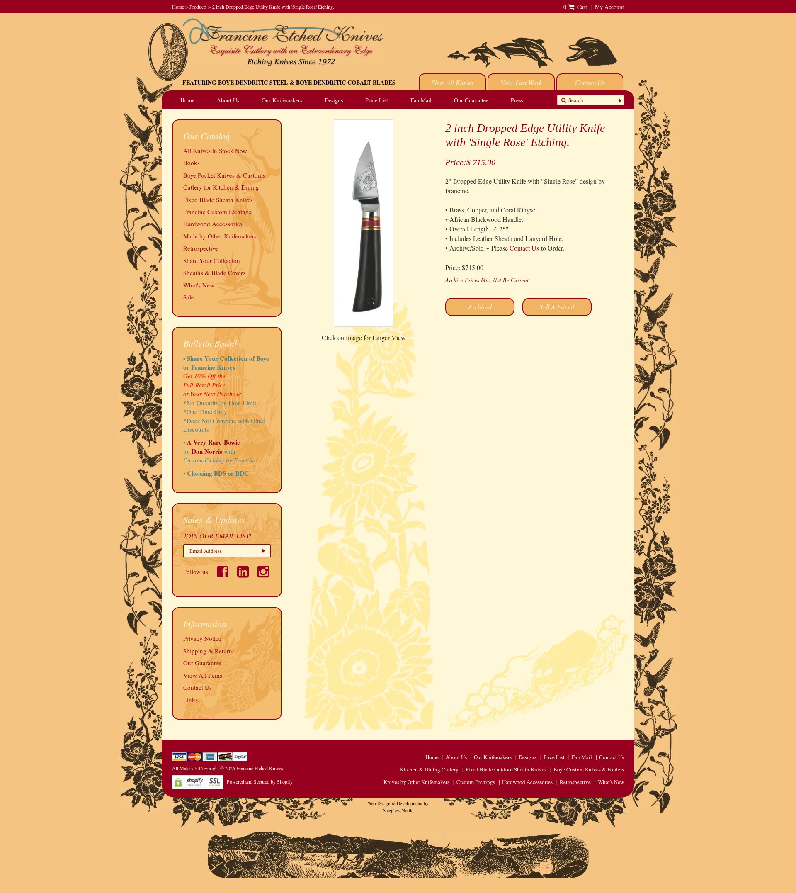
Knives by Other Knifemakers (416, 782)
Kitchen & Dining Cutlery (429, 769)
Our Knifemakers (282, 100)
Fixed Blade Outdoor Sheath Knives (506, 769)
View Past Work (521, 82)
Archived (480, 306)
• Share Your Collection (215, 358)
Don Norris (206, 451)
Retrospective (200, 248)
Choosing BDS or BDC (218, 473)
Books (191, 162)
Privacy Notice (202, 638)
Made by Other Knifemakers (220, 236)
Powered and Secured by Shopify (260, 781)
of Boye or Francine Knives (226, 363)
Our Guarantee (471, 100)
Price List (376, 100)
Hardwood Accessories (213, 223)
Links (190, 700)
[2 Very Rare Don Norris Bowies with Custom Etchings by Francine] (236, 451)
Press (517, 100)
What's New (198, 285)
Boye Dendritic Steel (253, 82)
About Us (228, 100)
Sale (188, 297)
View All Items (202, 675)
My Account (609, 7)
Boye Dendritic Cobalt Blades (346, 82)
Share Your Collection (211, 260)
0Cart (575, 7)
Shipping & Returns (209, 651)
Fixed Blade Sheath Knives (218, 199)
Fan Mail (421, 100)
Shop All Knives (452, 82)
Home (178, 6)
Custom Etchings (475, 782)
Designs (334, 100)
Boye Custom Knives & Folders (588, 769)
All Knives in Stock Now (215, 150)
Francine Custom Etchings (217, 211)
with (229, 451)
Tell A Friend (557, 306)
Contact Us (590, 82)
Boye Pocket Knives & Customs (224, 175)
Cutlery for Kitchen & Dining (221, 187)
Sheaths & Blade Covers (214, 272)
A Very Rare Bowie (213, 442)
